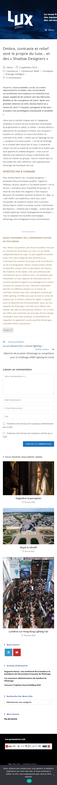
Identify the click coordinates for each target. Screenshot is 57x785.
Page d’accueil (14, 764)
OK (29, 781)
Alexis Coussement (20, 88)
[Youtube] (17, 652)
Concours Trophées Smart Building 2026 (22, 685)
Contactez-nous (29, 764)
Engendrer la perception (28, 498)
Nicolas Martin (38, 90)
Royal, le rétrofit (28, 547)
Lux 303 (32, 88)
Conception (47, 71)
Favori (7, 330)
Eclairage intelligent (15, 74)
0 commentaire (14, 77)
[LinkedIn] (8, 652)
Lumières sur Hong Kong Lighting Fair (28, 631)
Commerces (12, 71)
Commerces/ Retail (30, 71)
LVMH (29, 90)
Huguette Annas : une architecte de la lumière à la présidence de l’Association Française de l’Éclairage (27, 672)
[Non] (53, 775)
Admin (10, 67)
